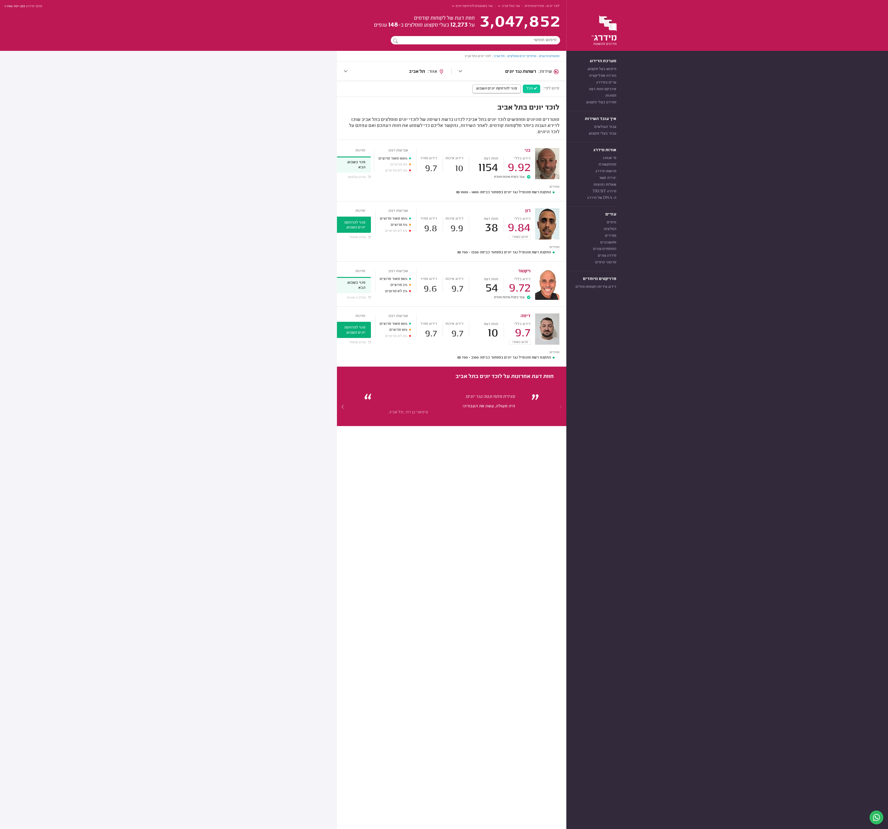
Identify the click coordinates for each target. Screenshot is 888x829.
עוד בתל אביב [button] (510, 6)
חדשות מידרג (605, 171)
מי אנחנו (609, 158)
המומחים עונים (604, 249)
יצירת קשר (607, 178)
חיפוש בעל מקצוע (602, 69)
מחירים (610, 236)
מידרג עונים (607, 256)
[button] (342, 406)
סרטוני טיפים (605, 262)
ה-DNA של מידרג (601, 198)
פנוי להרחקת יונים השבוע (496, 88)
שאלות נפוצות (605, 185)
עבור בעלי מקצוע (602, 134)
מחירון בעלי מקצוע (601, 102)
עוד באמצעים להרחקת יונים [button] (474, 6)
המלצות (610, 229)
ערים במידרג (606, 82)
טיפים (611, 222)
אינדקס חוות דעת (602, 89)
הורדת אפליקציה (602, 76)
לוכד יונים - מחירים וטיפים (542, 6)
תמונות (610, 96)
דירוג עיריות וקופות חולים (596, 287)
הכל (530, 88)
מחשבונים (608, 242)
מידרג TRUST (604, 191)
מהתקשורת (607, 165)
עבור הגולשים (605, 127)
